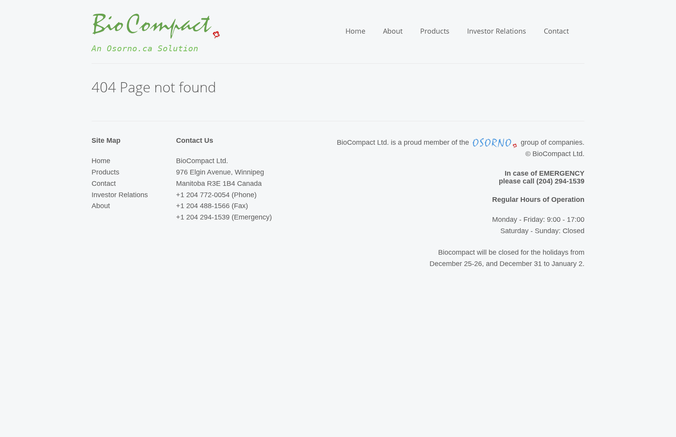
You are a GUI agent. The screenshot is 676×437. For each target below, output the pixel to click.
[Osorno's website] (495, 142)
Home (355, 31)
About (393, 31)
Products (434, 31)
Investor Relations (496, 31)
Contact (556, 31)
